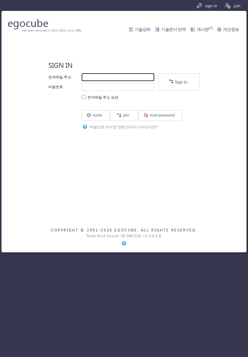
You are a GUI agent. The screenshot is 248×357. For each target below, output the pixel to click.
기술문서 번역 (173, 29)
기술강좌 (143, 29)
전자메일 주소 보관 (102, 97)
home (97, 115)
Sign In (180, 82)
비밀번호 (55, 87)
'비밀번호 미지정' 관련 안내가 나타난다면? (123, 127)
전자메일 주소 (59, 77)
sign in (210, 5)
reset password (162, 115)
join (236, 5)
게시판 (205, 29)
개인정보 (231, 29)
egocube (28, 22)
